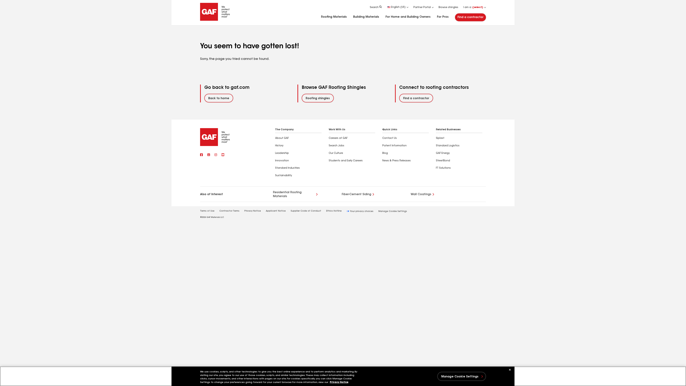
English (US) (398, 7)
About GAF (282, 138)
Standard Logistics (447, 146)
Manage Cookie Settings (392, 211)
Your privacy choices (361, 211)
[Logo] (215, 20)
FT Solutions (443, 168)
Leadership (282, 153)
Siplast (440, 138)
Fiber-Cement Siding (356, 194)
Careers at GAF (338, 138)
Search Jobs (336, 146)
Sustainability (283, 175)
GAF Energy (443, 153)
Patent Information (394, 146)
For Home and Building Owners (408, 17)
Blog (385, 153)
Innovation (282, 161)
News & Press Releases (396, 161)
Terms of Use (207, 211)
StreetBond (443, 161)
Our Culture (336, 153)
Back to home (218, 98)
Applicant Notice (276, 211)
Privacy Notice (252, 211)
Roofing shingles (318, 98)
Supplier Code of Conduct (306, 211)
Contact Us (389, 138)
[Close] (510, 370)
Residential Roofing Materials (287, 194)
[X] (208, 155)
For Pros (443, 17)
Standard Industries (287, 168)
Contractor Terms (229, 211)
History (279, 146)
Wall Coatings (421, 194)
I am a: (473, 7)
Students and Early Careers (346, 161)
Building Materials (366, 17)
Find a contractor (470, 17)
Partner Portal (422, 7)
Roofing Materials (334, 17)
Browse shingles (448, 7)
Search (374, 7)
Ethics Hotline (334, 211)
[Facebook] (201, 155)
